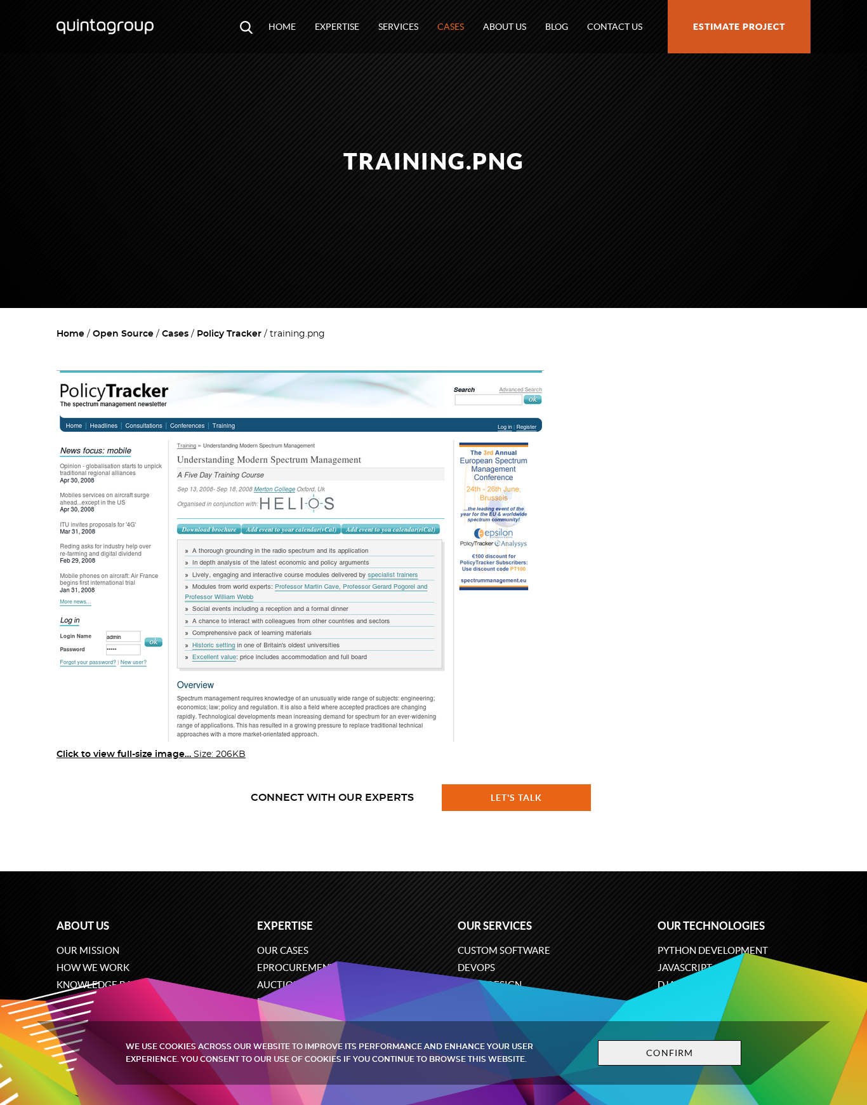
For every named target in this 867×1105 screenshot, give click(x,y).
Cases (450, 27)
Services (398, 27)
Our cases (282, 950)
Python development (713, 950)
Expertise (337, 27)
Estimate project (739, 27)
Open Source (123, 334)
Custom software (504, 950)
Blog (556, 27)
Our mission (87, 950)
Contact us (614, 27)
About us (504, 27)
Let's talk (517, 798)
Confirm (669, 1053)
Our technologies (711, 925)
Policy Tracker (229, 334)
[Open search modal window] (246, 26)
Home (282, 27)
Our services (495, 925)
